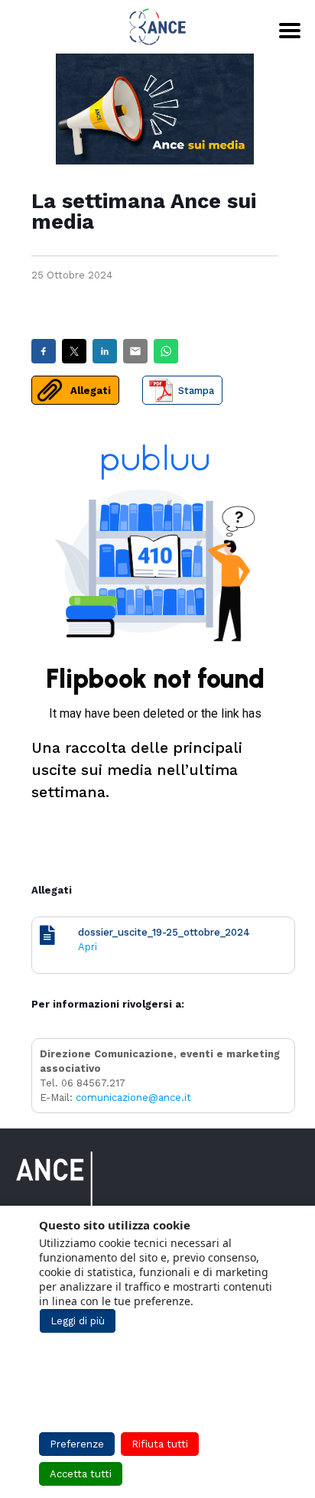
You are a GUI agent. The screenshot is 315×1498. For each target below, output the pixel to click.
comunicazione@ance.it (133, 1097)
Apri (87, 947)
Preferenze (77, 1444)
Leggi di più (77, 1321)
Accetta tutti (81, 1474)
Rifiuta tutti (160, 1444)
